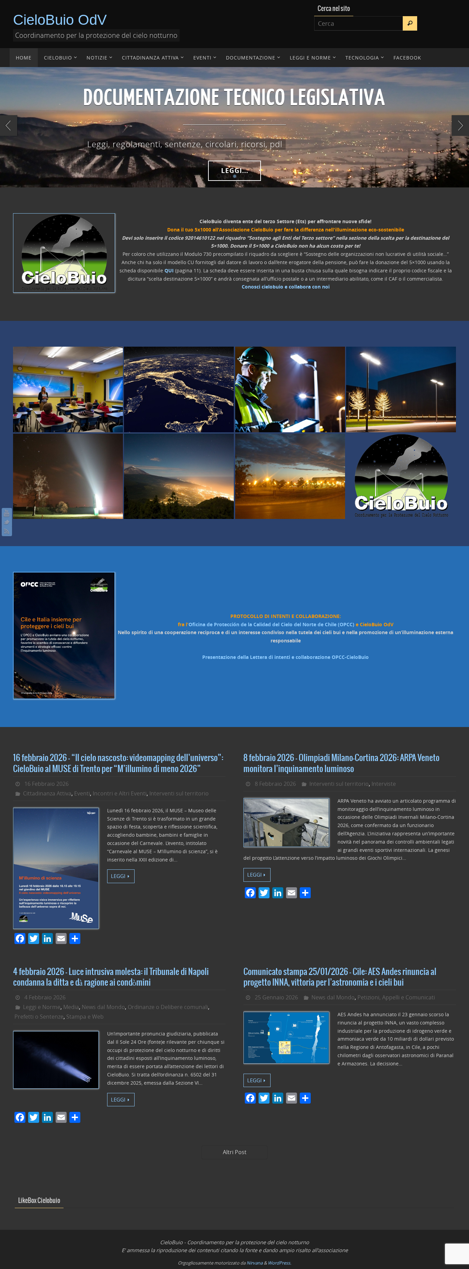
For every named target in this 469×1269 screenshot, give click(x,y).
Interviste (383, 784)
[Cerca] (410, 23)
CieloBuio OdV (60, 20)
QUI (169, 270)
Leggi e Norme (41, 1007)
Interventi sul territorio (179, 793)
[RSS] (7, 531)
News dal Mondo (103, 1007)
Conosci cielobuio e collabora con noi (286, 286)
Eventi (82, 793)
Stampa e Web (85, 1016)
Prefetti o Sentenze (39, 1016)
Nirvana (255, 1263)
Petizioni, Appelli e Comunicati (396, 997)
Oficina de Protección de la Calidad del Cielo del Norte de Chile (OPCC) (271, 624)
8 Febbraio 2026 (275, 784)
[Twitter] (7, 522)
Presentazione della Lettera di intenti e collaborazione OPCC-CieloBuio (285, 657)
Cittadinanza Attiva (47, 793)
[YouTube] (7, 513)
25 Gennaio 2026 (276, 997)
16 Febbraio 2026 (46, 784)
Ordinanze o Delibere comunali (168, 1007)
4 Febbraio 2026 (45, 997)
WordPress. (279, 1263)
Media (71, 1007)
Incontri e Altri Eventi (120, 793)
